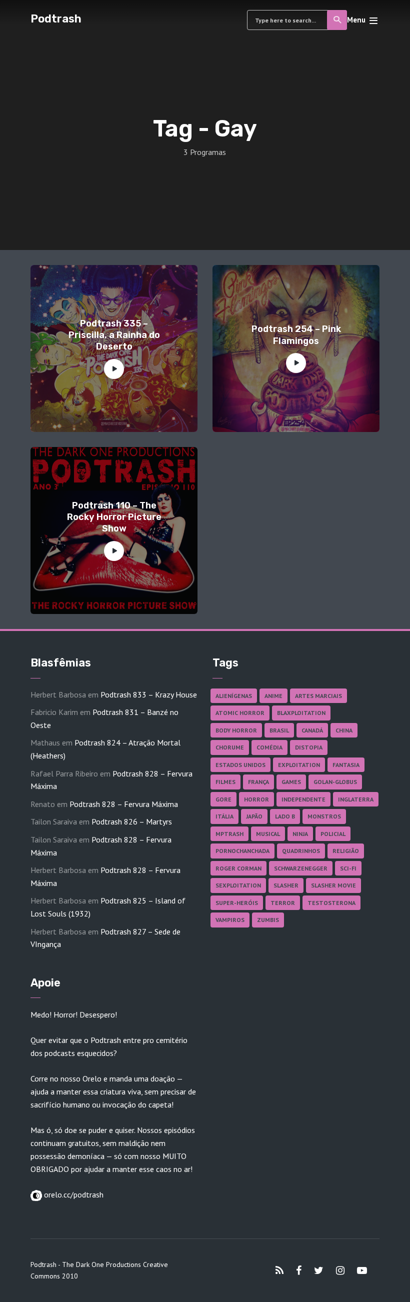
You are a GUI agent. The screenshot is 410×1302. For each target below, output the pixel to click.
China (344, 730)
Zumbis (268, 920)
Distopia (308, 747)
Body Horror (236, 730)
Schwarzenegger (301, 868)
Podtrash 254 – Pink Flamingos (296, 335)
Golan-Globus (335, 782)
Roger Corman (239, 868)
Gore (224, 799)
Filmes (226, 782)
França (258, 782)
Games (291, 782)
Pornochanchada (243, 850)
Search (337, 20)
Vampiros (230, 920)
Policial (333, 834)
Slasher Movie (333, 885)
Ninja (300, 834)
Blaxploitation (301, 712)
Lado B (285, 816)
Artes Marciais (318, 696)
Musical (268, 834)
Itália (225, 816)
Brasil (279, 730)
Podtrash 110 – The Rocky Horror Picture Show (114, 517)
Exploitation (299, 764)
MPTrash (230, 834)
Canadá (312, 730)
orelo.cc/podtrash (73, 1195)
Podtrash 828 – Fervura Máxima (124, 804)
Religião (345, 850)
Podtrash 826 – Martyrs (132, 821)
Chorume (230, 747)
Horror (256, 799)
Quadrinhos (301, 850)
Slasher (286, 885)
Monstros (324, 816)
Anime (273, 696)
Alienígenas (234, 696)
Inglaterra (356, 799)
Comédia (269, 747)
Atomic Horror (240, 712)
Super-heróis (237, 902)
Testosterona (332, 902)
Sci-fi (348, 868)
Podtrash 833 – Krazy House (148, 695)
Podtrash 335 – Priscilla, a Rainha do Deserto (114, 335)
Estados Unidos (241, 764)
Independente (304, 799)
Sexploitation (238, 885)
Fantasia (346, 764)
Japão (254, 816)
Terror (282, 902)
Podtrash (56, 19)
